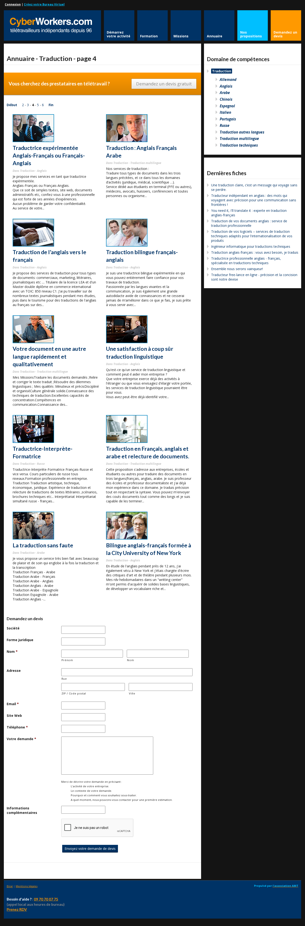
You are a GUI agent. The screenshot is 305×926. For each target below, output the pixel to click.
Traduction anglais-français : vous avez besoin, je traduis (254, 252)
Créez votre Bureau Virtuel (44, 4)
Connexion (13, 4)
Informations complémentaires (22, 810)
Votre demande (21, 739)
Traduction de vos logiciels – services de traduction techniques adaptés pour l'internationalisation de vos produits (251, 236)
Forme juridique (20, 640)
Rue (64, 678)
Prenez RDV (17, 909)
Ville (132, 693)
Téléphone (17, 727)
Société (13, 628)
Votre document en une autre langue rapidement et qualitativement (49, 356)
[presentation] (97, 828)
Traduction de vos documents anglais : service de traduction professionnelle (249, 223)
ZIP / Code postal (73, 693)
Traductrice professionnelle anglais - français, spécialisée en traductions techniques (246, 260)
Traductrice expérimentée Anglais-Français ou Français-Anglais (49, 155)
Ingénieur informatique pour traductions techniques (250, 246)
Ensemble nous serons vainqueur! (237, 269)
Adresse (14, 670)
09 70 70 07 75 (46, 899)
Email (13, 704)
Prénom (67, 660)
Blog (10, 886)
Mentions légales (26, 886)
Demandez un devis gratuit (164, 84)
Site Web (14, 715)
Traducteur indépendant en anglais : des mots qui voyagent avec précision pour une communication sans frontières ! (253, 200)
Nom (12, 651)
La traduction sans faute (43, 545)
